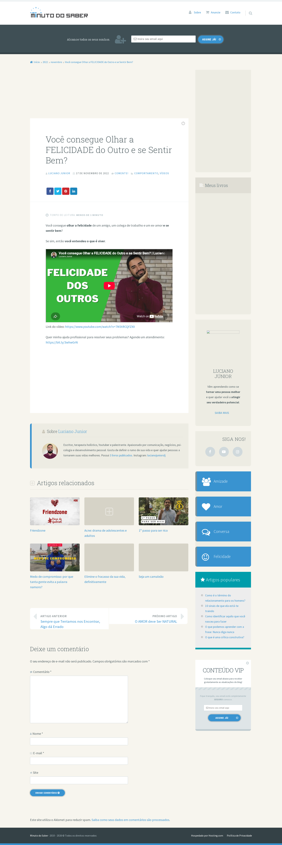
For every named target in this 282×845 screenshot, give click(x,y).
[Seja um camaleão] (163, 546)
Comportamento (146, 173)
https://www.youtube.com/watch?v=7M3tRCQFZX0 (100, 327)
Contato (235, 12)
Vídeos (164, 173)
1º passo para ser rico (153, 530)
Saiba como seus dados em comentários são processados (130, 820)
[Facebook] (210, 452)
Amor (218, 506)
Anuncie (215, 12)
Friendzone (37, 530)
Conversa (221, 531)
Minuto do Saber (39, 835)
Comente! (121, 173)
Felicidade (222, 556)
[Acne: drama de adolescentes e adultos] (109, 524)
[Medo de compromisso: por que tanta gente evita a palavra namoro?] (55, 570)
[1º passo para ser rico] (163, 524)
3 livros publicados (121, 455)
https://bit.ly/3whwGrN (62, 342)
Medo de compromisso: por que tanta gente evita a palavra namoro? (51, 581)
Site (35, 772)
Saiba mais (222, 413)
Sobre (197, 12)
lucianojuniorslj (156, 455)
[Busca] (247, 9)
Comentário (42, 672)
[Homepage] (59, 12)
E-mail (38, 753)
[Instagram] (238, 452)
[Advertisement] (109, 94)
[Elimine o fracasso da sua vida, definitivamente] (109, 546)
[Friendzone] (55, 524)
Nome (37, 733)
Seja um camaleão (151, 576)
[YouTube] (224, 452)
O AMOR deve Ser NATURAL (156, 619)
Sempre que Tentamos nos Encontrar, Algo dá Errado (70, 621)
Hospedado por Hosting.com (207, 835)
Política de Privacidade (239, 835)
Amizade (221, 481)
